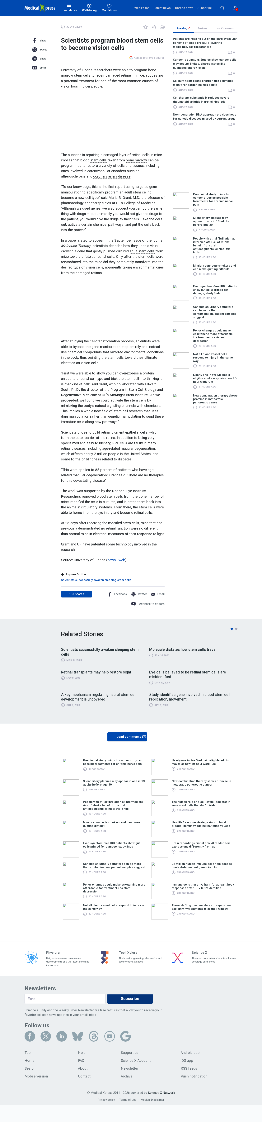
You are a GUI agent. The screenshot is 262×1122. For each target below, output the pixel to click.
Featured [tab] (203, 28)
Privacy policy (106, 1099)
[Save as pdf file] (154, 27)
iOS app (187, 1060)
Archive (126, 1076)
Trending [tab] (182, 28)
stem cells (98, 160)
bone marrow (136, 160)
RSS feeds (189, 1068)
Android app (190, 1053)
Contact (84, 1076)
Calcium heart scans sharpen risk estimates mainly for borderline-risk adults (203, 83)
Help (82, 1053)
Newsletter (129, 1068)
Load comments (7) (131, 737)
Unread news (184, 8)
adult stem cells (142, 251)
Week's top (141, 8)
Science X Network (161, 1093)
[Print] (162, 27)
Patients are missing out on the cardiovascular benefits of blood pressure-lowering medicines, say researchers (205, 43)
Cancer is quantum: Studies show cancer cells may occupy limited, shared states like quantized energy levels (204, 63)
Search (30, 1068)
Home (29, 1060)
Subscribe (205, 8)
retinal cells (141, 155)
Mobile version (36, 1076)
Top (28, 1053)
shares (76, 594)
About (82, 1068)
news (111, 560)
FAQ (81, 1060)
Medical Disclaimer (152, 1099)
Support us (129, 1053)
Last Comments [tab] (225, 28)
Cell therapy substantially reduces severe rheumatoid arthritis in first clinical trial (201, 99)
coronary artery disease (111, 176)
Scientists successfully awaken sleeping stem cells (96, 580)
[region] (205, 83)
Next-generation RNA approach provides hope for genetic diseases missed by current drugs (204, 116)
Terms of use (127, 1099)
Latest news (162, 8)
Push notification (194, 1076)
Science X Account (136, 1060)
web (122, 560)
